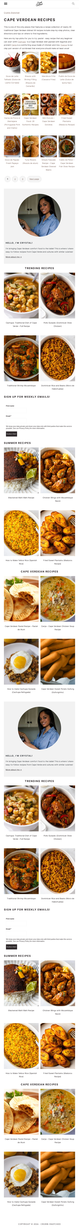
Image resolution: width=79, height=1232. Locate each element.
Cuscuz (64, 45)
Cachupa (22, 42)
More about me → (14, 257)
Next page (34, 179)
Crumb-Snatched (11, 13)
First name (10, 406)
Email (8, 416)
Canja (14, 45)
